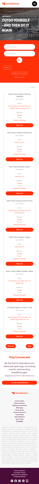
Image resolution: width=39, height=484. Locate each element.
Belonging (19, 408)
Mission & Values (19, 403)
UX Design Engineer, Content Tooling (19, 307)
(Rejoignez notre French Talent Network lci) (19, 376)
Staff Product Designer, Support (19, 167)
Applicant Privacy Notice (19, 474)
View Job (19, 125)
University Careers (19, 412)
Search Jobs (19, 419)
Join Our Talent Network (19, 383)
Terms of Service (19, 470)
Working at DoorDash (19, 405)
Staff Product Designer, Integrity (19, 237)
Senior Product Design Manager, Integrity (19, 271)
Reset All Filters (19, 77)
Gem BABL (19, 421)
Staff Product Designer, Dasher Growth (19, 201)
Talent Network (19, 417)
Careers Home (19, 401)
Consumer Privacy (19, 472)
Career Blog (19, 414)
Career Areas (19, 410)
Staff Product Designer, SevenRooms (19, 133)
